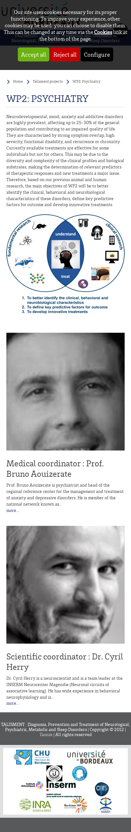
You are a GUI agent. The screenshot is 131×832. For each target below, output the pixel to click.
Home (18, 81)
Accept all (33, 54)
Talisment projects (48, 81)
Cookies (103, 31)
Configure (97, 54)
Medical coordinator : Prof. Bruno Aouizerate (55, 468)
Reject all (65, 54)
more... (12, 510)
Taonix (45, 734)
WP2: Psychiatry (86, 81)
